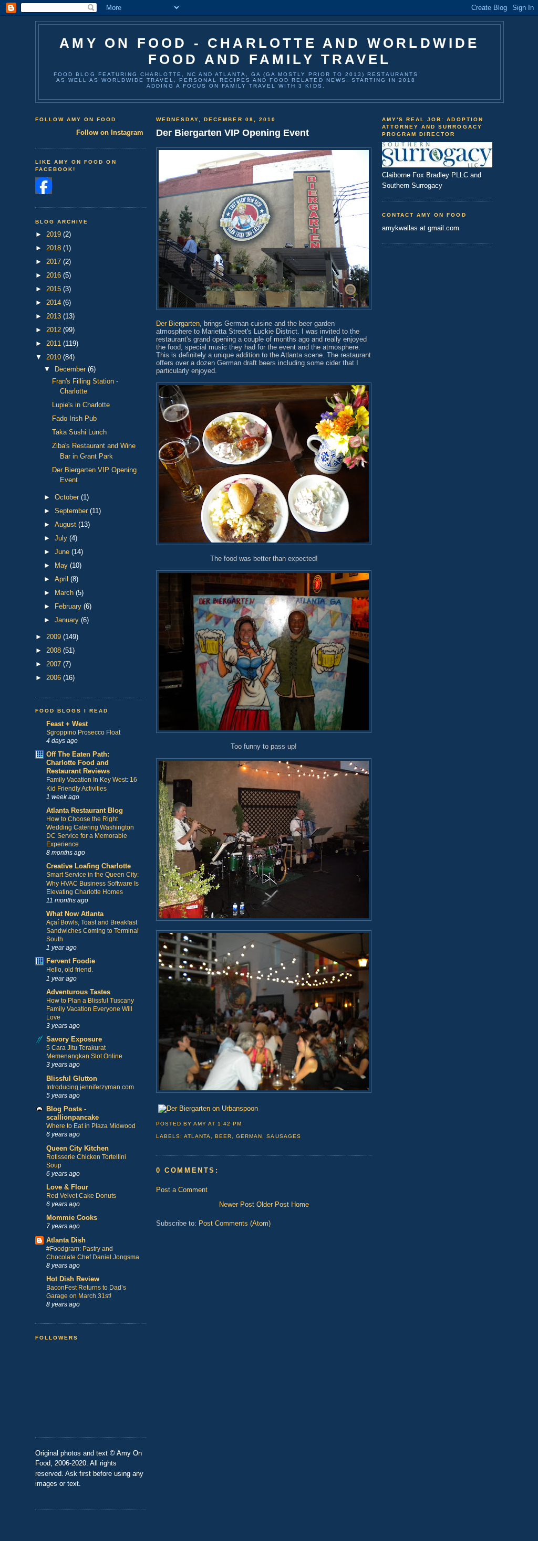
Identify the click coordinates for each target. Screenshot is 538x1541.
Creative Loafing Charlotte (88, 866)
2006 (54, 678)
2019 (54, 234)
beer (223, 1136)
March (65, 593)
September (72, 511)
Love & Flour (67, 1187)
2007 (54, 664)
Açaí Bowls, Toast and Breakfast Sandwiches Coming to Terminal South (92, 931)
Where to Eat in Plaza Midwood (91, 1126)
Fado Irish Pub (74, 418)
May (62, 565)
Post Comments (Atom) (235, 1223)
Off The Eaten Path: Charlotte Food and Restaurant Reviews (78, 762)
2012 (54, 330)
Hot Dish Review (72, 1279)
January (68, 620)
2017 (54, 261)
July (62, 538)
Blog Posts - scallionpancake (72, 1113)
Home (300, 1204)
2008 (54, 650)
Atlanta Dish (66, 1240)
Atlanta (197, 1136)
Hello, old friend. (69, 969)
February (69, 606)
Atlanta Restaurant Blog (84, 810)
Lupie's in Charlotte (81, 405)
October (68, 497)
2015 (54, 289)
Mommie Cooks (71, 1217)
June (63, 552)
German (249, 1136)
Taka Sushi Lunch (79, 432)
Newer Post (236, 1204)
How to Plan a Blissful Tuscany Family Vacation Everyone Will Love (90, 1009)
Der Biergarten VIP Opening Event (232, 132)
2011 (54, 343)
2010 (54, 357)
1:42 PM (230, 1123)
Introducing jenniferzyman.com (90, 1087)
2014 (54, 302)
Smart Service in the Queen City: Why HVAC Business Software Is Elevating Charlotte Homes (92, 883)
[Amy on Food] (43, 192)
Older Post (272, 1204)
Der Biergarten (178, 323)
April (62, 579)
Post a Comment (182, 1190)
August (66, 524)
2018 (54, 248)
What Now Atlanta (75, 914)
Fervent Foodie (70, 961)
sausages (283, 1136)
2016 (54, 275)
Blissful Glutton (71, 1078)
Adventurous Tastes (78, 992)
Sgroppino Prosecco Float (83, 732)
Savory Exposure (74, 1039)
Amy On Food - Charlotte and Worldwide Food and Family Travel (269, 51)
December (71, 369)
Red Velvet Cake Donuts (81, 1195)
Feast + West (67, 724)
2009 (54, 637)
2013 (54, 316)
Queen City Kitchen (77, 1148)
